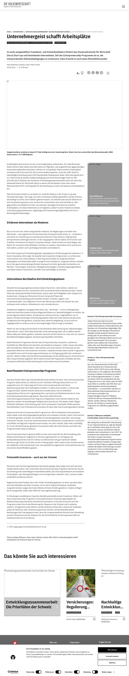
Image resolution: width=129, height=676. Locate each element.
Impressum (74, 642)
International (107, 612)
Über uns (53, 642)
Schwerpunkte (18, 32)
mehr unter (18, 527)
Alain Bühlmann (12, 65)
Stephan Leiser (24, 65)
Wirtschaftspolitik (74, 612)
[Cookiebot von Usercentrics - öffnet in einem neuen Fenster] (13, 672)
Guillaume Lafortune (108, 619)
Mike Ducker (35, 65)
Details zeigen (107, 672)
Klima (117, 612)
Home (8, 32)
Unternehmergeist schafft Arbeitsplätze (87, 32)
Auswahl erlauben (112, 656)
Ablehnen (112, 663)
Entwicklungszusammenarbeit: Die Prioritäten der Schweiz (48, 32)
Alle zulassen (112, 650)
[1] (16, 180)
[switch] (58, 672)
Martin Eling (71, 619)
